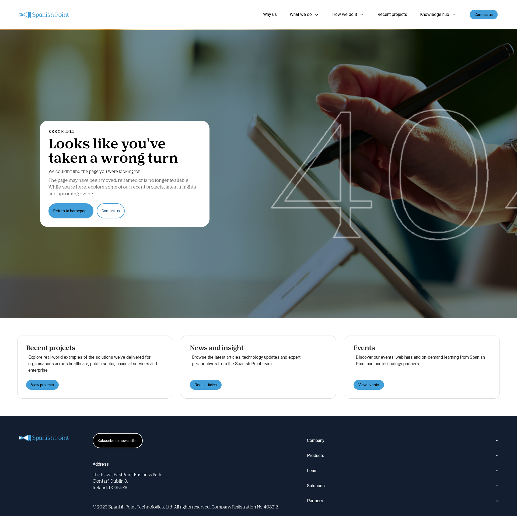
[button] (305, 14)
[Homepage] (44, 14)
